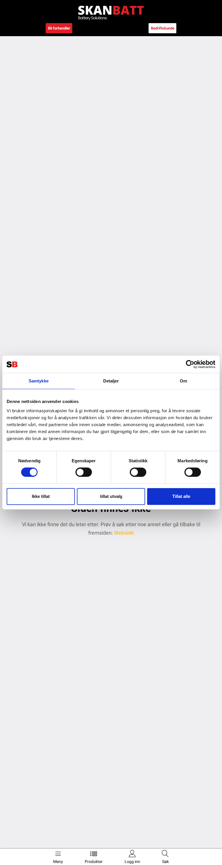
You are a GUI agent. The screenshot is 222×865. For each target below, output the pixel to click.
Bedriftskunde (162, 28)
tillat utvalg (111, 496)
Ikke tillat (41, 496)
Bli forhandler (59, 28)
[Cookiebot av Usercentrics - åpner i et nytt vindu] (190, 364)
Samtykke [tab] (39, 380)
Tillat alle (181, 496)
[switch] (83, 472)
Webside (123, 533)
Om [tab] (183, 380)
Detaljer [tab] (111, 380)
